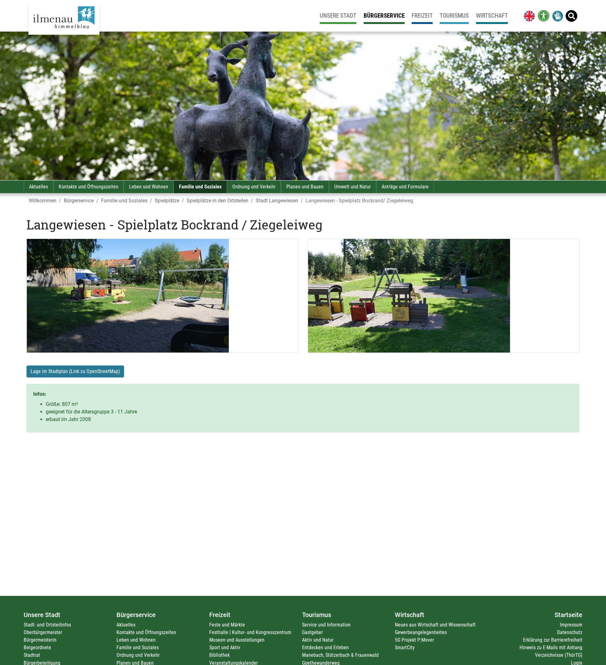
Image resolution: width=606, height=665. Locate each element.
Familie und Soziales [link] (200, 187)
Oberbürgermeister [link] (43, 632)
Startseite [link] (568, 615)
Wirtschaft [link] (492, 15)
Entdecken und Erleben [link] (325, 647)
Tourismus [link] (454, 15)
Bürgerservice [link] (384, 15)
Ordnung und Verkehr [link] (254, 187)
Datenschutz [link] (569, 632)
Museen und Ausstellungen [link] (236, 640)
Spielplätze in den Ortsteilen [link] (217, 201)
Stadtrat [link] (32, 655)
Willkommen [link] (42, 201)
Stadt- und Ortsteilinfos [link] (47, 625)
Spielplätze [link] (167, 201)
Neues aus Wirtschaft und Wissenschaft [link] (435, 625)
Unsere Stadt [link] (338, 15)
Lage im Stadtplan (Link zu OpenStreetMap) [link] (75, 371)
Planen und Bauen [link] (305, 187)
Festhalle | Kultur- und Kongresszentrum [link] (250, 632)
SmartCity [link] (405, 647)
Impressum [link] (571, 625)
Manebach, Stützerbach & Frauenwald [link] (340, 655)
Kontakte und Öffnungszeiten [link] (88, 187)
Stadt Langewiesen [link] (277, 201)
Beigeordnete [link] (37, 647)
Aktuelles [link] (38, 187)
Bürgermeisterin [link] (40, 640)
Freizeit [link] (422, 15)
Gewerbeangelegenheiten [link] (421, 632)
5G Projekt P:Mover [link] (414, 640)
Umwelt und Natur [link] (352, 187)
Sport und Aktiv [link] (224, 647)
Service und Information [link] (326, 625)
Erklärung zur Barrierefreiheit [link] (552, 640)
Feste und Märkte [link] (227, 625)
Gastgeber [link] (312, 632)
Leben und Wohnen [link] (148, 187)
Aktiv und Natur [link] (318, 640)
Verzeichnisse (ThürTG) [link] (558, 655)
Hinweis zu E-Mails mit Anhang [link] (551, 647)
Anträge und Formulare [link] (405, 187)
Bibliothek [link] (219, 655)
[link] (528, 16)
